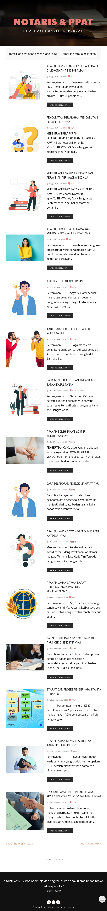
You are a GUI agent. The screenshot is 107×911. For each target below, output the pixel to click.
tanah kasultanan (78, 391)
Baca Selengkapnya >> (60, 105)
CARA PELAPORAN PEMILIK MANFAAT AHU (73, 484)
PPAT (72, 77)
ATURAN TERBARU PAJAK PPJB (65, 281)
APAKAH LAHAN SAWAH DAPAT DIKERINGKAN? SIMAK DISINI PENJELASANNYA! (66, 587)
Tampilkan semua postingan (78, 54)
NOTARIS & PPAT (53, 21)
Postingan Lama (89, 844)
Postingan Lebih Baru (21, 844)
